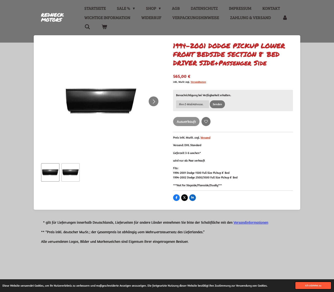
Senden (217, 104)
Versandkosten (198, 81)
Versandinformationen (251, 222)
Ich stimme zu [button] (313, 285)
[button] (50, 172)
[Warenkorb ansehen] (104, 27)
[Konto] (285, 17)
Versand (205, 137)
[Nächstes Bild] (153, 101)
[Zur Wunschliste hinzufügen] (206, 121)
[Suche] (87, 27)
